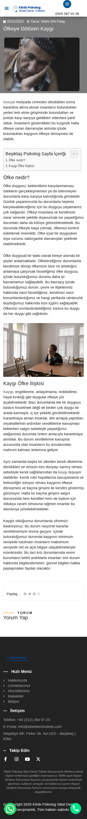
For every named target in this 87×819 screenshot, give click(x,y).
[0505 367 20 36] (67, 4)
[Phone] (75, 808)
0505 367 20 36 (67, 14)
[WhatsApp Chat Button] (10, 809)
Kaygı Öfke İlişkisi (21, 166)
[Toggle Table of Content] (72, 154)
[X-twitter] (38, 759)
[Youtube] (27, 759)
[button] (6, 8)
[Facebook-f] (5, 759)
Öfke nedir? (17, 160)
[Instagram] (16, 759)
